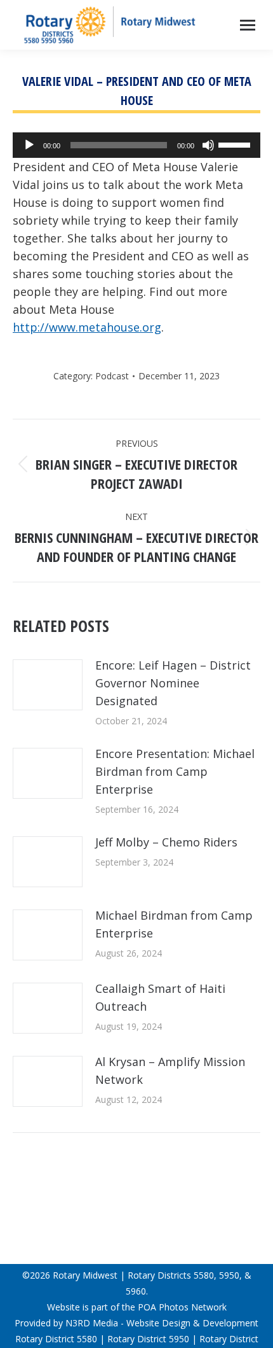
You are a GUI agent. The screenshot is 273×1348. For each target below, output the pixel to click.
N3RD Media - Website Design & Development (161, 1323)
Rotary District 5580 (56, 1339)
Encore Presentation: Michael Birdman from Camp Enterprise (175, 771)
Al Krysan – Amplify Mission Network (170, 1070)
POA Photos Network (182, 1307)
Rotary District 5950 (148, 1339)
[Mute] (208, 145)
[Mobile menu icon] (247, 25)
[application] (136, 145)
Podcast (112, 376)
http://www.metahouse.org (87, 327)
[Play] (29, 145)
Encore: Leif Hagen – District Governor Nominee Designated (173, 682)
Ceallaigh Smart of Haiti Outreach (160, 997)
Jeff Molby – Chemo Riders (166, 842)
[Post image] (48, 684)
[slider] (236, 143)
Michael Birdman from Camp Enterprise (174, 924)
